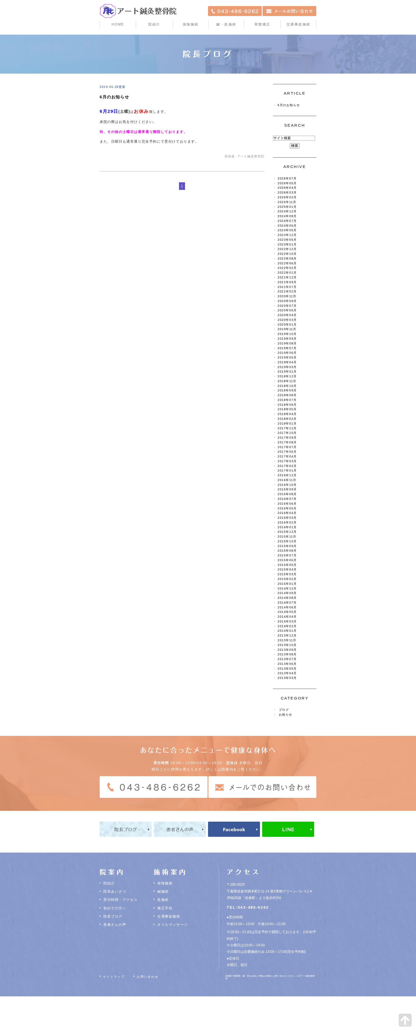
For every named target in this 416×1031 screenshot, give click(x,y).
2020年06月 (287, 310)
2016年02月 (287, 522)
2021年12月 (287, 277)
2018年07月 (287, 400)
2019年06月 (287, 352)
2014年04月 (287, 616)
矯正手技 (164, 908)
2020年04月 (287, 315)
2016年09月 (287, 489)
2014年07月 (287, 602)
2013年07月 (287, 659)
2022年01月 (287, 272)
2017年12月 (287, 428)
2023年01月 (287, 244)
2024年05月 (287, 230)
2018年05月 (287, 409)
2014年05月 (287, 612)
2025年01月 (287, 206)
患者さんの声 (114, 924)
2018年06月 (287, 404)
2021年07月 (287, 287)
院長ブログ (112, 916)
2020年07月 (287, 305)
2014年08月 (287, 598)
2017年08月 (287, 442)
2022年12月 (287, 249)
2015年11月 (287, 536)
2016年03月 (287, 517)
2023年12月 (287, 235)
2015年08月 (287, 550)
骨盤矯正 (262, 24)
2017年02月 (287, 466)
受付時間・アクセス (120, 900)
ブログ (284, 709)
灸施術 (163, 900)
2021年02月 (287, 291)
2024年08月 (287, 216)
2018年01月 (287, 423)
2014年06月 (287, 607)
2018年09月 (287, 390)
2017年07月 (287, 447)
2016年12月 (287, 475)
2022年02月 (287, 268)
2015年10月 (287, 541)
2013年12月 (287, 635)
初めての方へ (114, 908)
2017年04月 (287, 456)
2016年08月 (287, 494)
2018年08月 (287, 395)
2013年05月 (287, 668)
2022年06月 (287, 263)
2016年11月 (287, 480)
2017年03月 (287, 461)
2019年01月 (287, 371)
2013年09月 (287, 649)
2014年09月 (287, 593)
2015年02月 (287, 579)
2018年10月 (287, 386)
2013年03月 (287, 678)
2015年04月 (287, 569)
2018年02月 (287, 418)
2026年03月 (287, 192)
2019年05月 (287, 357)
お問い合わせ (148, 976)
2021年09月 (287, 282)
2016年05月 (287, 508)
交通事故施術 (298, 24)
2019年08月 (287, 343)
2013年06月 (287, 664)
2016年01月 (287, 527)
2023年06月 (287, 239)
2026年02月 (287, 197)
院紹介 (109, 883)
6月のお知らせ (114, 97)
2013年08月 (287, 654)
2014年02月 (287, 626)
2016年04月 (287, 513)
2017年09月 (287, 437)
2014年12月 (287, 588)
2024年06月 (287, 225)
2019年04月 (287, 362)
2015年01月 (287, 583)
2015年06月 (287, 560)
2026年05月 (287, 183)
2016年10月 (287, 484)
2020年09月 (287, 301)
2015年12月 (287, 531)
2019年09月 (287, 338)
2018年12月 (287, 376)
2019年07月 (287, 348)
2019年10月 (287, 334)
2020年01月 (287, 324)
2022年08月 (287, 258)
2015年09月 (287, 546)
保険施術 (191, 24)
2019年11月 (287, 329)
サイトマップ (114, 976)
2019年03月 (287, 367)
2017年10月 (287, 433)
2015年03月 (287, 574)
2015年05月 (287, 565)
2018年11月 (287, 381)
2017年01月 (287, 470)
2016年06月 (287, 503)
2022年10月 (287, 253)
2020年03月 (287, 320)
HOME (118, 24)
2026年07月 (287, 178)
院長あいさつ (114, 891)
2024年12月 (287, 211)
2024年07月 (287, 221)
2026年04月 (287, 187)
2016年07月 (287, 499)
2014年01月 (287, 630)
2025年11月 (287, 202)
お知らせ (285, 714)
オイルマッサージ (172, 924)
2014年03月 (287, 621)
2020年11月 (287, 296)
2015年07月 (287, 555)
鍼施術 (163, 891)
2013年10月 (287, 645)
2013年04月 (287, 673)
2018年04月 (287, 414)
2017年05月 (287, 451)
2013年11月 (287, 640)
